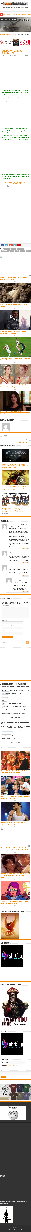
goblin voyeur (12, 566)
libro (17, 250)
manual (23, 250)
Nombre (4, 620)
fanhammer (6, 55)
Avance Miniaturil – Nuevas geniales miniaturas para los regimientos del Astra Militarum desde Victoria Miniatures (14, 510)
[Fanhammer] (15, 5)
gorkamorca (5, 250)
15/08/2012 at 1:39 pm (24, 580)
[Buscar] (27, 642)
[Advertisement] (15, 74)
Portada (3, 34)
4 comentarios (7, 57)
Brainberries (15, 281)
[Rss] (14, 1228)
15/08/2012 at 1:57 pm (24, 551)
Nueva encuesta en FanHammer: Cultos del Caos (18, 441)
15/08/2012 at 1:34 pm (24, 566)
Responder (25, 548)
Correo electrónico (7, 625)
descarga (6, 248)
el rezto (13, 248)
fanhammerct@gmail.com (12, 1065)
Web (3, 631)
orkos (28, 250)
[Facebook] (15, 1228)
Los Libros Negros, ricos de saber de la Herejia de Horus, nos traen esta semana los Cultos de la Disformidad (15, 465)
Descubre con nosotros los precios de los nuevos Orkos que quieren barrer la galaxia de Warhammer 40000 (14, 487)
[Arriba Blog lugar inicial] (15, 24)
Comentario (5, 605)
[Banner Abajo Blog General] (15, 1091)
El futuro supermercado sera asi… (11, 437)
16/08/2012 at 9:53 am (24, 524)
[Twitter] (17, 1228)
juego (12, 250)
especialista (21, 248)
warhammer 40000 (11, 34)
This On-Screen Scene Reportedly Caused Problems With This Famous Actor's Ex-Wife (15, 875)
